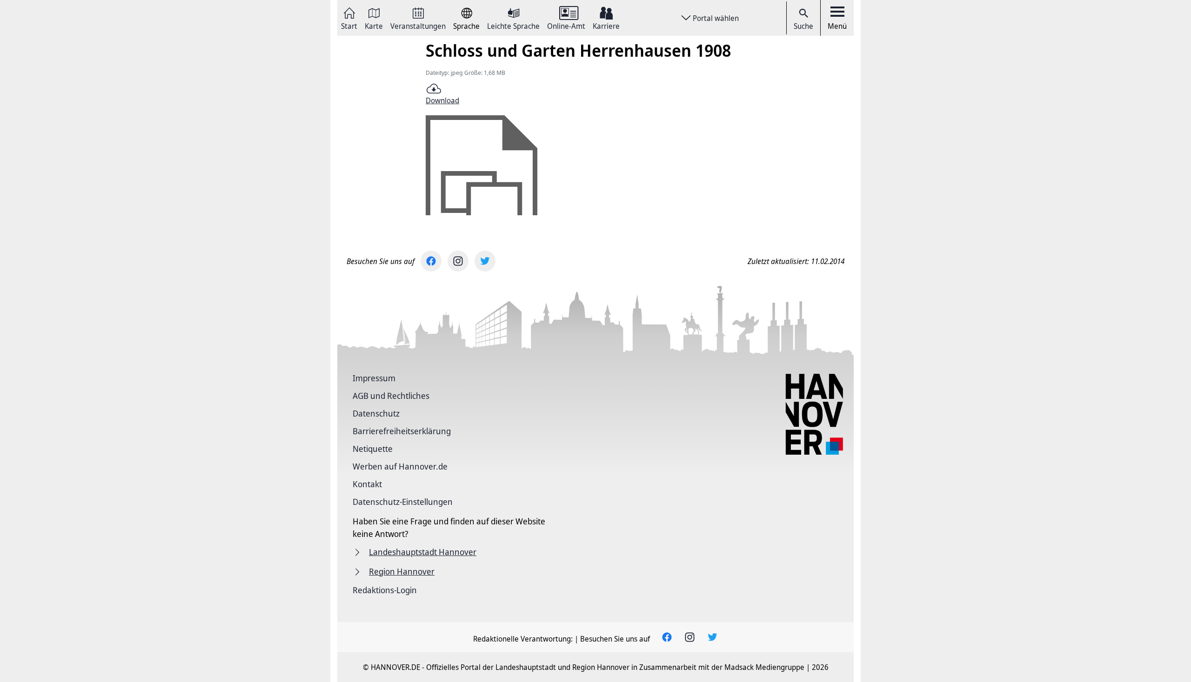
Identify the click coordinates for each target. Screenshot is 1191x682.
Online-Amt (566, 25)
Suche (803, 26)
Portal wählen (716, 18)
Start (349, 25)
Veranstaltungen (418, 25)
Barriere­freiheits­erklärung (402, 431)
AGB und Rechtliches (391, 395)
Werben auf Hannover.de (400, 466)
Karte (374, 25)
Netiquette (373, 448)
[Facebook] (431, 261)
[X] (485, 261)
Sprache (466, 25)
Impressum (374, 378)
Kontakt (367, 484)
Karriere (606, 25)
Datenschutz (376, 413)
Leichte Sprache (513, 25)
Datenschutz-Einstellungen (403, 501)
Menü (837, 26)
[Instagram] (458, 261)
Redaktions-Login (385, 590)
